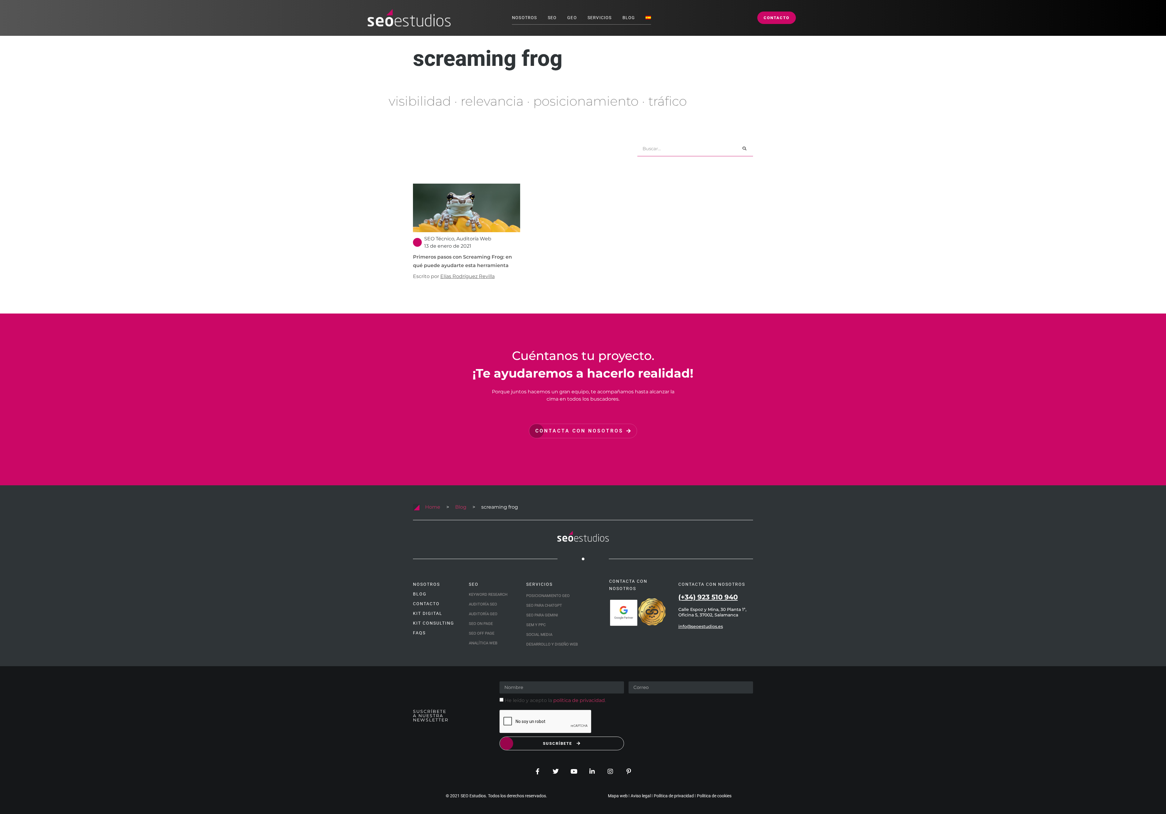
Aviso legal (641, 795)
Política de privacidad (674, 795)
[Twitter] (556, 771)
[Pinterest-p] (629, 771)
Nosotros (524, 17)
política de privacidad (579, 700)
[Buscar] (744, 148)
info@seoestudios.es (700, 626)
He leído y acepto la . (555, 700)
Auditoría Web (473, 239)
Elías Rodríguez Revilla (467, 276)
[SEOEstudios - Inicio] (409, 18)
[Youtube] (574, 771)
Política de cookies (714, 795)
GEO (572, 17)
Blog (628, 17)
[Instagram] (610, 771)
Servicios (600, 17)
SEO (552, 17)
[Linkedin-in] (592, 771)
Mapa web (618, 795)
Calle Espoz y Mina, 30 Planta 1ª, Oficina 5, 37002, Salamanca (712, 612)
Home (432, 507)
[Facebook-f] (537, 771)
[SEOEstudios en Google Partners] (623, 612)
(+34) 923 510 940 (708, 597)
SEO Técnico (439, 239)
